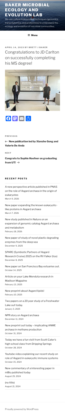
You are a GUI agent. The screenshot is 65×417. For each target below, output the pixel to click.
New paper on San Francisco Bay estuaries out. (32, 266)
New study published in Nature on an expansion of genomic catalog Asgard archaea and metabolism (32, 223)
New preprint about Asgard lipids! (24, 290)
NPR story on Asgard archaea (22, 315)
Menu (34, 35)
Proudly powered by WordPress (21, 409)
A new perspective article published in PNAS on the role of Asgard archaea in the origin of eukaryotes (31, 191)
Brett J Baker (38, 47)
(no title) (10, 382)
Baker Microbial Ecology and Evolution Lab (27, 9)
